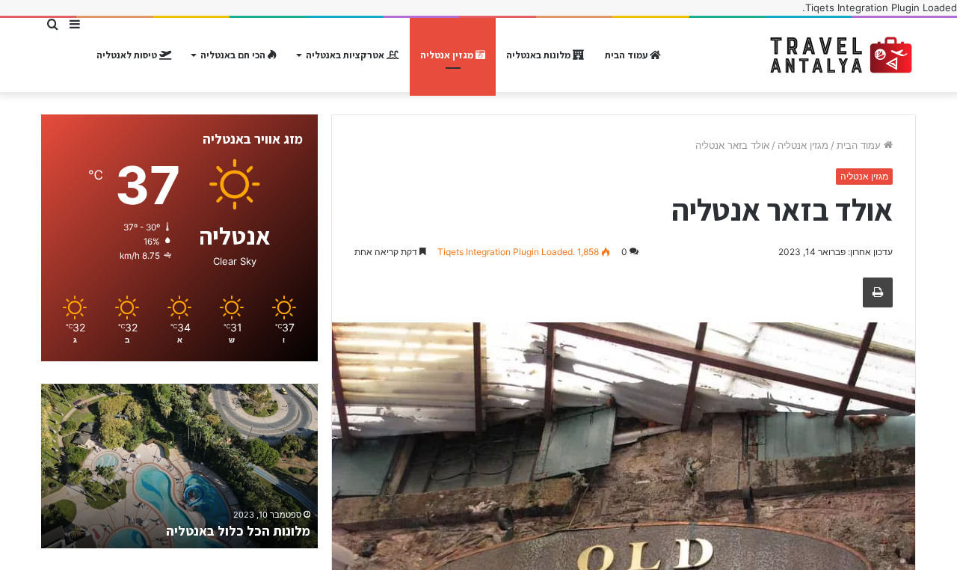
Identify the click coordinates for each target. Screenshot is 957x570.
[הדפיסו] (878, 292)
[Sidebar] (75, 24)
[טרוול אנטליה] (841, 55)
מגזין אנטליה (448, 55)
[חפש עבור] (52, 24)
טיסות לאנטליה (127, 55)
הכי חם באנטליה (234, 55)
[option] (179, 466)
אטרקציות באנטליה (346, 55)
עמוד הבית (627, 55)
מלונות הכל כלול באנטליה (238, 530)
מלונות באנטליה (539, 55)
